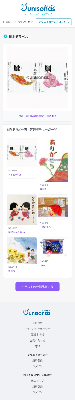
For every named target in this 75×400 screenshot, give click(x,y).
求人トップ (37, 380)
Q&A (8, 21)
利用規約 (37, 323)
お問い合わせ (25, 21)
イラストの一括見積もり (37, 286)
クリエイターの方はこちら (53, 21)
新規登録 (37, 360)
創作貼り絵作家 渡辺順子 (41, 116)
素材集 (43, 189)
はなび (43, 265)
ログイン (37, 366)
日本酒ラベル (14, 174)
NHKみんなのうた (17, 232)
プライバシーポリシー (37, 328)
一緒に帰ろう (46, 227)
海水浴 (11, 271)
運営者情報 (37, 334)
